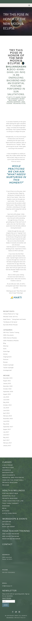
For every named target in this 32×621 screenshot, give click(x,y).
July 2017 (6, 432)
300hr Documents (8, 335)
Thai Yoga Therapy (10, 503)
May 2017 (6, 437)
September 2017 (8, 426)
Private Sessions (10, 498)
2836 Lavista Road (7, 557)
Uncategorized (7, 370)
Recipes (5, 362)
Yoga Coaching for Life (12, 501)
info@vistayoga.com (7, 586)
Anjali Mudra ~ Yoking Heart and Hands (14, 319)
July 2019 (6, 408)
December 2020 (7, 386)
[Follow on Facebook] (12, 612)
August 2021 (7, 381)
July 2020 (6, 397)
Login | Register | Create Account (10, 1)
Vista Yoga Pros (9, 513)
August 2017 (7, 429)
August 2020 (7, 394)
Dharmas (5, 346)
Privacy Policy (20, 617)
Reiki (4, 508)
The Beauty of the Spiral (10, 322)
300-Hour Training (10, 536)
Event (4, 348)
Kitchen (5, 354)
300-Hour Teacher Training (11, 332)
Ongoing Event (7, 357)
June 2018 (6, 421)
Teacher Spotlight (8, 367)
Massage (6, 506)
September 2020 (8, 391)
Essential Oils (8, 496)
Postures (5, 359)
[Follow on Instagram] (19, 612)
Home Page (6, 351)
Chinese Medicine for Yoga (10, 314)
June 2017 (6, 435)
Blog (4, 343)
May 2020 (6, 402)
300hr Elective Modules (10, 338)
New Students (8, 475)
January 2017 (7, 445)
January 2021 (7, 383)
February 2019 (7, 416)
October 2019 (7, 405)
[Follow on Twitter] (16, 612)
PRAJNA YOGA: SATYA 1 (10, 316)
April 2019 (6, 413)
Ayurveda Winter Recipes (10, 325)
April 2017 (6, 440)
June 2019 (6, 410)
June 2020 (6, 399)
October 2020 (7, 389)
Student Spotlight (8, 365)
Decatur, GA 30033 (7, 559)
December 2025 (7, 378)
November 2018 (8, 418)
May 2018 (6, 424)
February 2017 (7, 443)
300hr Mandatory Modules (11, 340)
